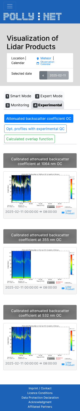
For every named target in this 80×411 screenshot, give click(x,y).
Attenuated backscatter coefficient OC (38, 118)
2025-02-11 (58, 75)
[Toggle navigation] (10, 6)
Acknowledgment (40, 402)
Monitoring (18, 105)
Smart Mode (19, 96)
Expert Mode (49, 96)
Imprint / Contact (40, 388)
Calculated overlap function (29, 139)
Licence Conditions (40, 393)
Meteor (43, 58)
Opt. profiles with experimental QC (35, 128)
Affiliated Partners (40, 406)
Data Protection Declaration (40, 397)
